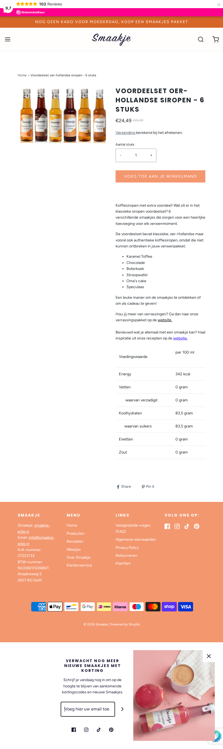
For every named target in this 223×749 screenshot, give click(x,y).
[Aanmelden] (122, 709)
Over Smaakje (79, 557)
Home (22, 75)
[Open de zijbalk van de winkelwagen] (215, 39)
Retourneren (126, 555)
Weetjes (74, 549)
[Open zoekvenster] (200, 39)
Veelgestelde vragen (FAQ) (133, 528)
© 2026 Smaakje (95, 624)
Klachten (123, 563)
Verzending (126, 132)
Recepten (75, 541)
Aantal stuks (125, 144)
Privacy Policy (127, 547)
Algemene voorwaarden (136, 539)
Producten (76, 533)
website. (180, 338)
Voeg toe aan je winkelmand (160, 176)
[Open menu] (7, 39)
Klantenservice (79, 565)
